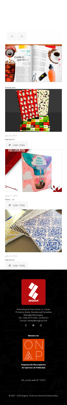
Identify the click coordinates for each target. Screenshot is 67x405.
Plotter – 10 (9, 199)
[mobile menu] (62, 4)
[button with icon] (26, 325)
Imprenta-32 (9, 260)
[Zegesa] (17, 5)
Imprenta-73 (9, 139)
